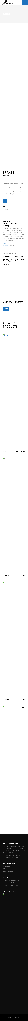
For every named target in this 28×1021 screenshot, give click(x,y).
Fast (7, 214)
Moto (12, 214)
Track (22, 214)
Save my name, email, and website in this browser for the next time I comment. (13, 302)
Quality (18, 212)
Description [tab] (7, 222)
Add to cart (16, 201)
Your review (6, 264)
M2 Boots (6, 823)
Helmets (11, 212)
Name (4, 287)
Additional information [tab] (10, 224)
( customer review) (16, 180)
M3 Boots (6, 699)
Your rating (6, 261)
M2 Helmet (6, 575)
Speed (11, 573)
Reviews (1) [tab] (6, 226)
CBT (4, 869)
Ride (17, 214)
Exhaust (5, 451)
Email (4, 294)
